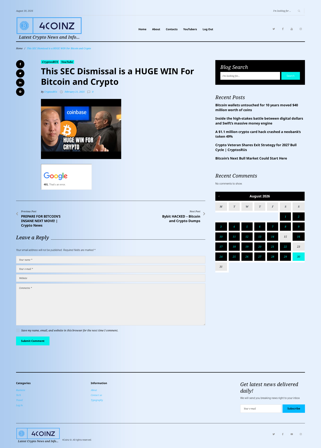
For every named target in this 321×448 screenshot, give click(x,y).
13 (259, 236)
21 (272, 246)
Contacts (172, 29)
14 (272, 236)
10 (221, 236)
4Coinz (65, 439)
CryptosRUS (50, 62)
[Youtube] (292, 434)
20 (259, 246)
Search (291, 75)
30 (298, 256)
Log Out (208, 29)
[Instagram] (301, 29)
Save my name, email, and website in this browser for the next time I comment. (69, 330)
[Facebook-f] (283, 434)
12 (246, 236)
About (156, 29)
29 (285, 256)
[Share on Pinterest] (20, 92)
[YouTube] (292, 29)
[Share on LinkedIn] (20, 82)
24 (221, 256)
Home (142, 29)
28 (272, 256)
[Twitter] (274, 29)
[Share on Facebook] (20, 64)
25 (234, 256)
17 (221, 246)
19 (246, 246)
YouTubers (190, 29)
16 (298, 236)
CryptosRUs (50, 91)
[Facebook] (283, 29)
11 (234, 236)
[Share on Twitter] (20, 73)
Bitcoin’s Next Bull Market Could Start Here (251, 158)
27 (259, 256)
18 (234, 246)
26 (246, 256)
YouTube (67, 62)
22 (285, 246)
